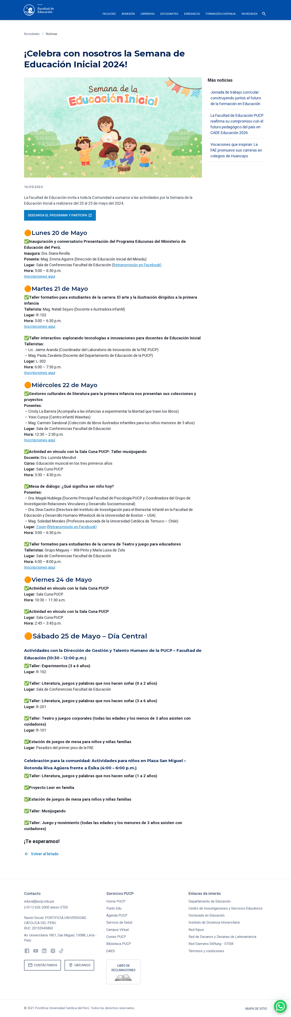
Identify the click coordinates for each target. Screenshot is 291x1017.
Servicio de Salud (119, 922)
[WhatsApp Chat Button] (280, 1006)
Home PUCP (115, 901)
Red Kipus (196, 930)
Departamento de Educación (209, 901)
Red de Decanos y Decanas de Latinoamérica (222, 937)
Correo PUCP (116, 937)
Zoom (41, 527)
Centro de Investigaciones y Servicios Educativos (225, 908)
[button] (109, 14)
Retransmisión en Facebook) (137, 265)
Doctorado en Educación (207, 915)
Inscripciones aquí (39, 276)
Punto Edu (113, 908)
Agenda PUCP (116, 915)
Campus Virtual (117, 930)
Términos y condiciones (206, 951)
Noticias (51, 34)
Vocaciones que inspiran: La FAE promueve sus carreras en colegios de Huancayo (236, 150)
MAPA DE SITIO (256, 1009)
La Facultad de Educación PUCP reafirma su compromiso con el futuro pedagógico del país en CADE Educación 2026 (237, 124)
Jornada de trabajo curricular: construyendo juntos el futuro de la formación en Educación (235, 98)
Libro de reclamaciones (123, 968)
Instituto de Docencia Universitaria (214, 922)
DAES (110, 951)
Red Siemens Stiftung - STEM (211, 944)
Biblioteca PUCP (118, 944)
